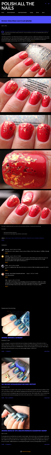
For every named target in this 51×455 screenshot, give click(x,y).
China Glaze (8, 238)
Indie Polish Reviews (22, 12)
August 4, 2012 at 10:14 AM (14, 280)
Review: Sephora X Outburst (11, 338)
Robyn (6, 265)
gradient (24, 238)
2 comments (8, 444)
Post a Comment (9, 397)
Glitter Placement (11, 12)
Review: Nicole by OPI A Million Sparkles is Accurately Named (24, 431)
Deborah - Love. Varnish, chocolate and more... (15, 273)
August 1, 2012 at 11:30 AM (32, 273)
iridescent (29, 238)
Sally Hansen (35, 238)
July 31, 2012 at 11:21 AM (15, 249)
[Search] (46, 2)
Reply (6, 253)
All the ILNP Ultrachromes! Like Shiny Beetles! (18, 384)
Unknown (7, 256)
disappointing (17, 238)
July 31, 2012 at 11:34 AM (15, 256)
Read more (47, 351)
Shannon (7, 249)
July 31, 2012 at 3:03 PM (14, 265)
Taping (31, 12)
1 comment (8, 351)
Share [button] (2, 240)
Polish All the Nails (17, 6)
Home (2, 12)
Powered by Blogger (26, 451)
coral (12, 238)
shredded (41, 238)
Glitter (37, 12)
